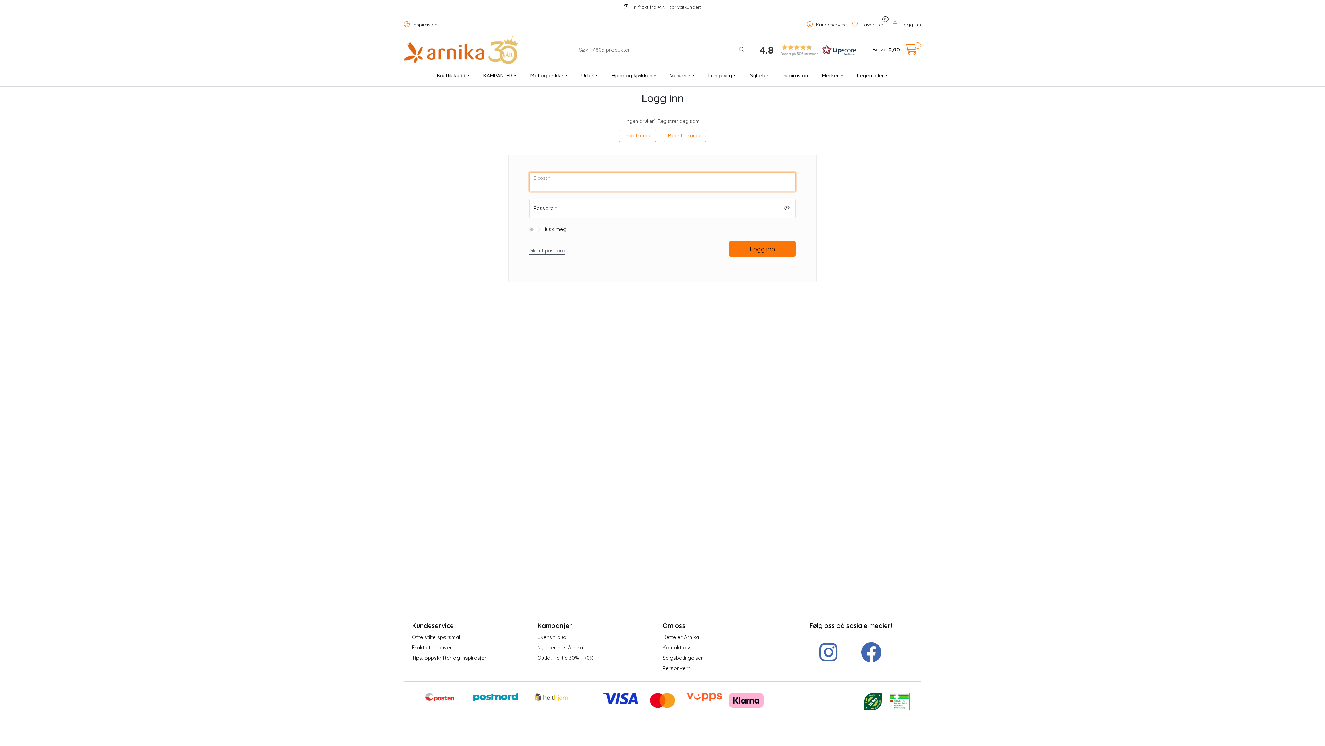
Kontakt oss (677, 647)
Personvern (676, 668)
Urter (587, 75)
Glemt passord (547, 250)
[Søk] (741, 50)
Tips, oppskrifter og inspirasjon (450, 657)
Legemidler (870, 75)
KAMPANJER (497, 75)
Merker (830, 75)
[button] (805, 50)
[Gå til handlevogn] (911, 51)
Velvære (680, 75)
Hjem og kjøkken (632, 75)
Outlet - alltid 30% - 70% (565, 657)
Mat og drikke (546, 75)
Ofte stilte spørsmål (436, 637)
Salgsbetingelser (682, 657)
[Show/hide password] (787, 208)
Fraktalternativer (432, 647)
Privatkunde (638, 135)
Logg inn (762, 249)
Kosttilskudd (451, 75)
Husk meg (554, 229)
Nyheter (759, 75)
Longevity (720, 75)
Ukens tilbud (551, 637)
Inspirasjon (424, 24)
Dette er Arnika (680, 637)
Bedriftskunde (685, 135)
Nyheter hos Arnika (560, 647)
